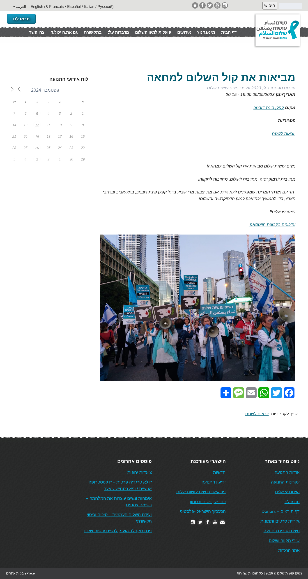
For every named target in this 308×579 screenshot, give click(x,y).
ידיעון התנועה (214, 482)
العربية (21, 7)
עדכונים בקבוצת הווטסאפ (272, 224)
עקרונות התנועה (285, 482)
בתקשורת (93, 32)
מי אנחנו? (206, 32)
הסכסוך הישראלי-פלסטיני (203, 511)
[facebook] (202, 5)
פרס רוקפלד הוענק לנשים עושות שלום (118, 530)
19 (37, 137)
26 (37, 148)
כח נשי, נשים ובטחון (208, 501)
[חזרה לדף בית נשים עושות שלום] (195, 5)
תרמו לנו (21, 18)
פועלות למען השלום (153, 32)
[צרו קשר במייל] (222, 522)
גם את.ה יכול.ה (64, 32)
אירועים (184, 32)
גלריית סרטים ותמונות (280, 521)
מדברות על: (118, 32)
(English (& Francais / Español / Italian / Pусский (72, 7)
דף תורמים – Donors (281, 511)
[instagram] (225, 5)
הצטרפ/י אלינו (287, 491)
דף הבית (229, 32)
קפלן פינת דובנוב (268, 107)
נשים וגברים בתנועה (282, 530)
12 (37, 125)
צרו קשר (36, 32)
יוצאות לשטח (283, 133)
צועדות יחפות (139, 472)
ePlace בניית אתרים (20, 573)
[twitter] (210, 5)
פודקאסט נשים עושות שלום (201, 491)
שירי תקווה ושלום (284, 540)
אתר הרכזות (289, 550)
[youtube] (217, 5)
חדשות (219, 472)
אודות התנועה (287, 472)
